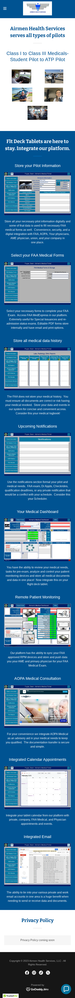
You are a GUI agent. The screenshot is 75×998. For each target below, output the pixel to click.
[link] (37, 8)
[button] (6, 8)
